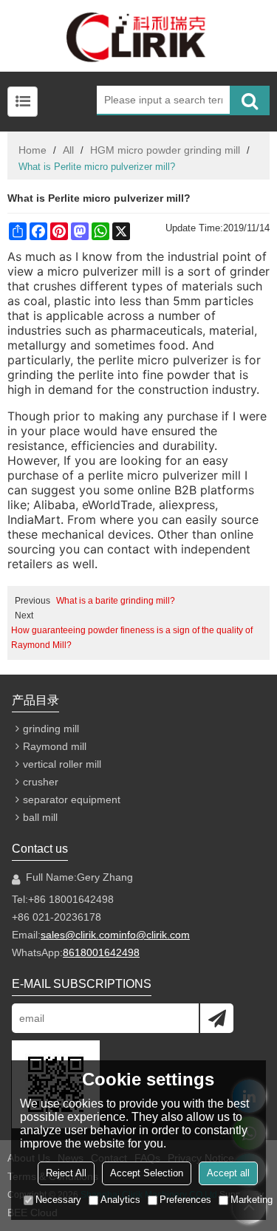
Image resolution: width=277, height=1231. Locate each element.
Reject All (66, 1173)
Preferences (185, 1199)
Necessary (58, 1199)
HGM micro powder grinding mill (165, 150)
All (68, 150)
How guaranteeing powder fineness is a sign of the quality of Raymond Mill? (132, 637)
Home (32, 150)
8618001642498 (101, 952)
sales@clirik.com (80, 935)
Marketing (251, 1199)
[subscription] (216, 1018)
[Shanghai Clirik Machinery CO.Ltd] (138, 36)
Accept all (228, 1173)
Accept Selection (146, 1173)
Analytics (120, 1199)
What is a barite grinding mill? (115, 601)
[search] (250, 100)
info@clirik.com (154, 935)
